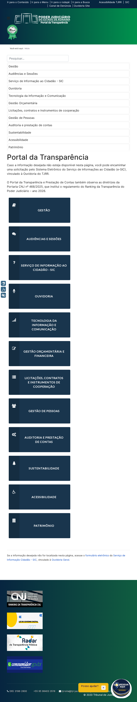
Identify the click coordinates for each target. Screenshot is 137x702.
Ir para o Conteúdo (18, 2)
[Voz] (3, 289)
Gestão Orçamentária (23, 103)
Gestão (13, 66)
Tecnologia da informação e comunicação (44, 325)
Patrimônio (16, 147)
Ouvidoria (15, 88)
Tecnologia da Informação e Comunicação (37, 95)
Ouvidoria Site (82, 5)
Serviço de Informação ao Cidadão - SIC (36, 81)
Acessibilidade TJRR (110, 2)
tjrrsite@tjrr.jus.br (71, 691)
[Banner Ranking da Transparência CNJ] (68, 599)
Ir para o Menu (40, 2)
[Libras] (3, 283)
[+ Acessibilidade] (3, 295)
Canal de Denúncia (60, 5)
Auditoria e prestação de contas (30, 125)
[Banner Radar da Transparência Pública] (68, 642)
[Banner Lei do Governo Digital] (68, 621)
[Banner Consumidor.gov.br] (68, 664)
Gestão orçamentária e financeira (44, 353)
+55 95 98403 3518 (44, 691)
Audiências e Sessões (23, 73)
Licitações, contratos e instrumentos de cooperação (44, 110)
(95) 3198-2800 (18, 691)
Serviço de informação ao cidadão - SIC (44, 267)
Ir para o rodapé (60, 2)
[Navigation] (8, 18)
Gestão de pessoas (44, 411)
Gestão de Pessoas (21, 118)
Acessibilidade (18, 140)
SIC (127, 2)
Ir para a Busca (81, 2)
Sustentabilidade (20, 132)
